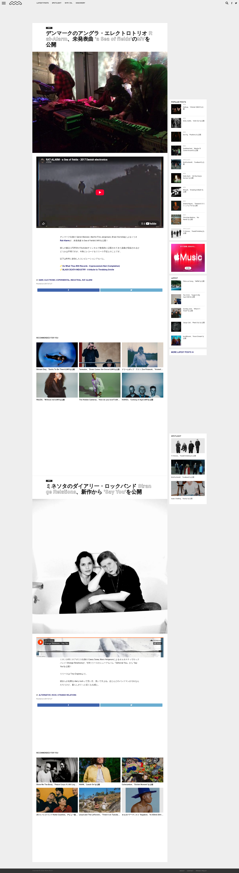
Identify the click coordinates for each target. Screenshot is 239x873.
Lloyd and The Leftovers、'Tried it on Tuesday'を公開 (102, 815)
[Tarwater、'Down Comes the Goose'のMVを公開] (99, 367)
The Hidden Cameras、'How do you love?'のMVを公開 (101, 400)
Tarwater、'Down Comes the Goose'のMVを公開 (99, 369)
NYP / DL (68, 3)
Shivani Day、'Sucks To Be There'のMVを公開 (55, 369)
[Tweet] (131, 289)
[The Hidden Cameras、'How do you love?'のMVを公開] (99, 397)
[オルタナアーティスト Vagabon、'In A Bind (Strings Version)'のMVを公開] (142, 812)
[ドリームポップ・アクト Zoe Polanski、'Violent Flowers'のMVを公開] (142, 367)
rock (54, 695)
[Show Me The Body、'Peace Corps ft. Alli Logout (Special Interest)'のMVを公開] (57, 782)
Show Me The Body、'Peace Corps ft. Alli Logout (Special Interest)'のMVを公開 (69, 785)
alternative (45, 695)
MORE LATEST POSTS (181, 352)
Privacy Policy (201, 871)
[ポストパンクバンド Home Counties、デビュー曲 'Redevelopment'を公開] (57, 812)
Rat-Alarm (64, 241)
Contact (190, 871)
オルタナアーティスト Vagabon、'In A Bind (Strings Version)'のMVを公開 (152, 815)
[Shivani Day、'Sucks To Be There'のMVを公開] (57, 367)
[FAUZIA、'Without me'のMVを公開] (57, 397)
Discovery (80, 3)
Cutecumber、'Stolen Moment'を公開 (137, 785)
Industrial (76, 280)
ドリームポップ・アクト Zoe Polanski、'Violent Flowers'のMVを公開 (150, 369)
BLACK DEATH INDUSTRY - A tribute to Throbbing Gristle (88, 270)
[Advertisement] (119, 13)
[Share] (68, 289)
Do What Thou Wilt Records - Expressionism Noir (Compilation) (91, 266)
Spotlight (56, 3)
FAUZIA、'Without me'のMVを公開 (50, 400)
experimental (63, 280)
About (181, 871)
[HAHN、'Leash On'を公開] (99, 782)
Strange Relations (67, 695)
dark (41, 280)
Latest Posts (43, 3)
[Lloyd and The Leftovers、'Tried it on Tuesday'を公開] (99, 812)
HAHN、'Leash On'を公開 (89, 785)
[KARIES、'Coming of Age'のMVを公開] (142, 397)
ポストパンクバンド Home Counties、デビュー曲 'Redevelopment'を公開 (66, 815)
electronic (50, 280)
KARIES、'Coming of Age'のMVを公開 (137, 400)
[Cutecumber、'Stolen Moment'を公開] (142, 782)
